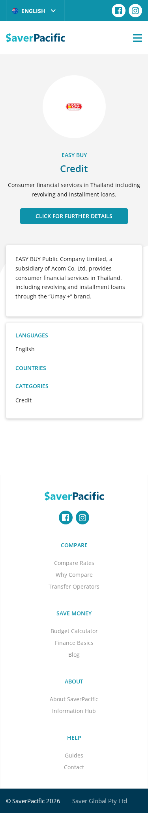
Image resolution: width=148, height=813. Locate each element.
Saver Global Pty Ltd (99, 801)
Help (74, 737)
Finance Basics (74, 642)
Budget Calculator (74, 631)
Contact (74, 767)
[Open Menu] (137, 37)
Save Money (74, 613)
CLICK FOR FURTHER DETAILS (74, 216)
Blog (74, 654)
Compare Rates (74, 563)
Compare (74, 545)
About (74, 681)
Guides (74, 755)
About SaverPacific (74, 699)
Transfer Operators (74, 586)
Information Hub (74, 711)
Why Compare (74, 574)
